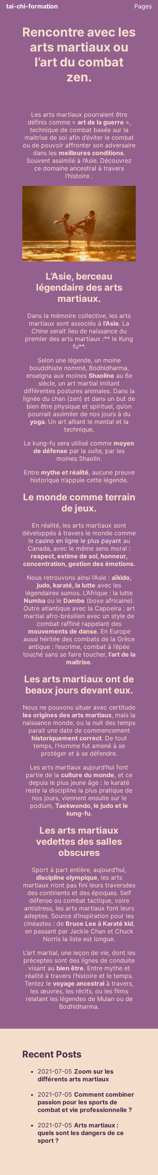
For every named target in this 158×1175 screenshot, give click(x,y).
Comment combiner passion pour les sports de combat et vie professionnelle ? (86, 1102)
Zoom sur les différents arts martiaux (76, 1075)
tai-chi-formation (32, 6)
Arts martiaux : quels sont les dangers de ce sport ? (81, 1132)
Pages (143, 6)
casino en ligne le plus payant (78, 540)
